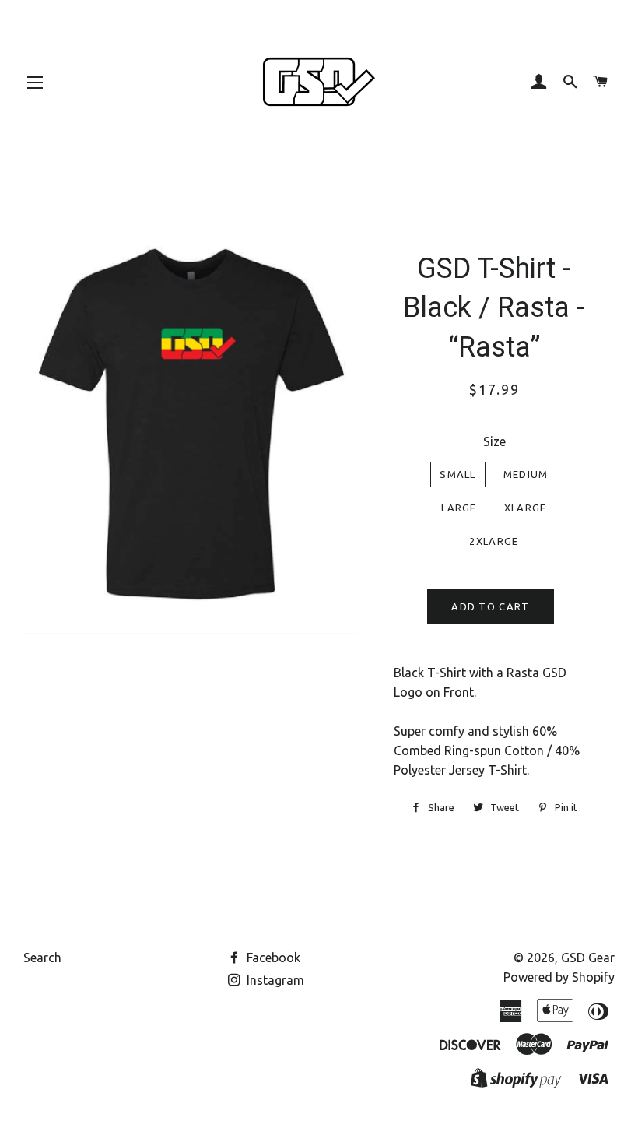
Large (459, 507)
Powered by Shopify (559, 977)
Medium (526, 474)
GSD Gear (588, 958)
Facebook (272, 958)
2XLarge (493, 541)
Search (42, 958)
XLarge (525, 507)
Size (494, 441)
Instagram (274, 980)
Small (458, 474)
